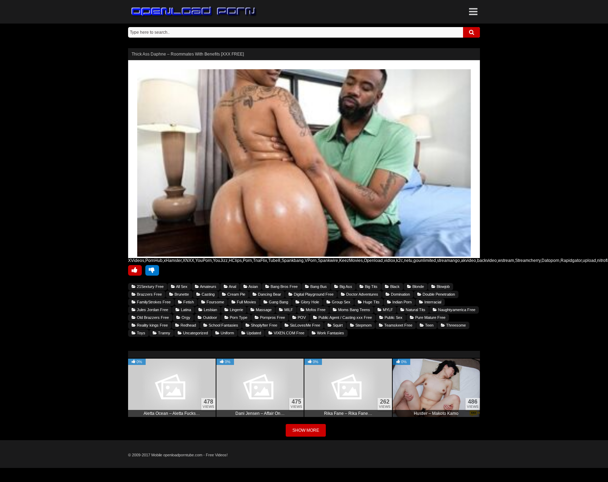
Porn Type (238, 317)
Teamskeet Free (397, 325)
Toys (140, 333)
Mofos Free (315, 310)
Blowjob (443, 286)
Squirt (337, 325)
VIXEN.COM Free (288, 333)
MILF (288, 310)
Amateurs (207, 286)
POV (301, 317)
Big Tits (371, 286)
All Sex (181, 286)
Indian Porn (401, 302)
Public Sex (393, 317)
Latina (185, 310)
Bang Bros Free (284, 286)
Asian (253, 286)
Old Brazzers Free (152, 317)
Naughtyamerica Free (456, 310)
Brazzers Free (149, 294)
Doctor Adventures (361, 294)
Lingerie (236, 310)
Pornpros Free (272, 317)
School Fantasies (223, 325)
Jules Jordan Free (152, 310)
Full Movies (246, 302)
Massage (263, 310)
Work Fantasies (330, 333)
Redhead (187, 325)
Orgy (185, 317)
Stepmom (363, 325)
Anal (232, 286)
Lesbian (210, 310)
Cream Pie (235, 294)
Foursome (214, 302)
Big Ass (345, 286)
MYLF (387, 310)
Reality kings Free (152, 325)
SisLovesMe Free (304, 325)
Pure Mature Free (429, 317)
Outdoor (209, 317)
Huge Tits (371, 302)
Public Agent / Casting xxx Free (344, 317)
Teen (428, 325)
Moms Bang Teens (353, 310)
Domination (400, 294)
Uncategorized (195, 333)
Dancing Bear (269, 294)
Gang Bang (278, 302)
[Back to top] (304, 475)
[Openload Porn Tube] (194, 12)
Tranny (163, 333)
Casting (208, 294)
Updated (253, 333)
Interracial (432, 302)
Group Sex (340, 302)
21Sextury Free (150, 286)
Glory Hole (309, 302)
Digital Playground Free (313, 294)
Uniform (227, 333)
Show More (305, 430)
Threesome (455, 325)
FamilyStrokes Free (153, 302)
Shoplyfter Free (263, 325)
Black (394, 286)
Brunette (181, 294)
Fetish (188, 302)
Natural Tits (415, 310)
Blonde (417, 286)
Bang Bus (318, 286)
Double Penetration (438, 294)
